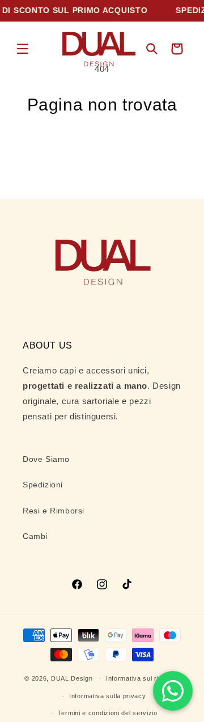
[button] (22, 48)
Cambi (35, 536)
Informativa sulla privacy (107, 696)
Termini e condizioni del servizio (108, 713)
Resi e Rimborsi (53, 510)
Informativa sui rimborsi (143, 678)
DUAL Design (72, 678)
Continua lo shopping (102, 146)
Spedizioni (43, 484)
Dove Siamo (46, 459)
